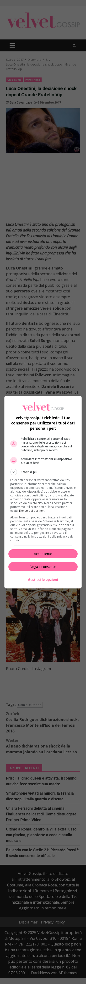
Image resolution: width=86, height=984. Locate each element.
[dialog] (43, 492)
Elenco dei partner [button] (31, 511)
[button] (43, 472)
